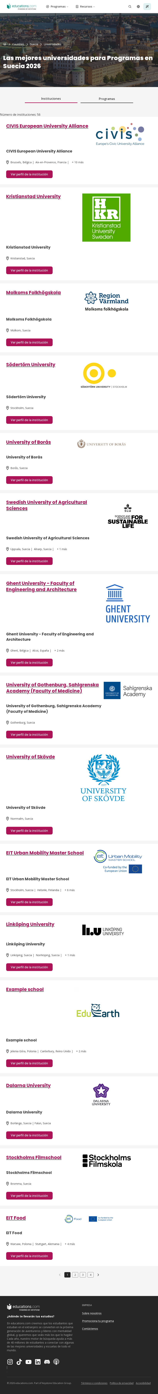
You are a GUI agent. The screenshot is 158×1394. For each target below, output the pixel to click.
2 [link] (75, 1275)
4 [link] (90, 1275)
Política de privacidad (122, 1383)
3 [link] (83, 1275)
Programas (58, 6)
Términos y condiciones (94, 1383)
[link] (52, 44)
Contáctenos (90, 1328)
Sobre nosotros (92, 1313)
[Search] (129, 6)
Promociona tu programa (98, 1321)
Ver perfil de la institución (29, 174)
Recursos (86, 6)
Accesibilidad (143, 1383)
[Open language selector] (138, 6)
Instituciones (51, 98)
